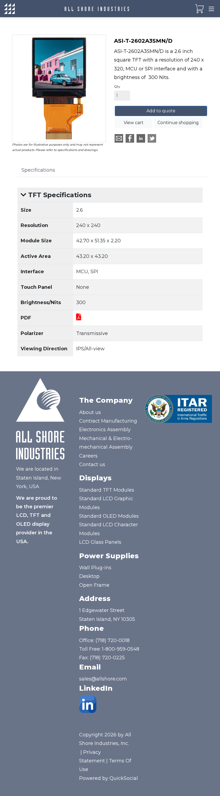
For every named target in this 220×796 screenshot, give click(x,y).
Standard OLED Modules (109, 516)
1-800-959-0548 (120, 649)
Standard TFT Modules (106, 490)
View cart (134, 122)
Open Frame (94, 585)
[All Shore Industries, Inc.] (97, 9)
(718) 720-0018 (113, 640)
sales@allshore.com (103, 679)
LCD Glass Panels (100, 542)
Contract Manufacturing (108, 421)
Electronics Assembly (105, 430)
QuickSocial (123, 778)
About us (90, 412)
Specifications (38, 170)
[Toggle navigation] (211, 8)
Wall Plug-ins (95, 568)
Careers (88, 456)
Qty (117, 86)
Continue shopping (178, 122)
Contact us (92, 464)
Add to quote (160, 110)
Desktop (89, 576)
